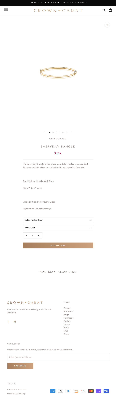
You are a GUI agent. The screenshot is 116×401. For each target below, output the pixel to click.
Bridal (66, 327)
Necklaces (68, 318)
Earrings (67, 321)
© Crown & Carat (17, 390)
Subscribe (20, 366)
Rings (66, 314)
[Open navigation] (6, 9)
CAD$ (10, 383)
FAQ (66, 331)
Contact (67, 308)
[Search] (104, 10)
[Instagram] (15, 321)
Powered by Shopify (16, 393)
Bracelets (68, 311)
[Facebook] (8, 321)
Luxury (67, 324)
